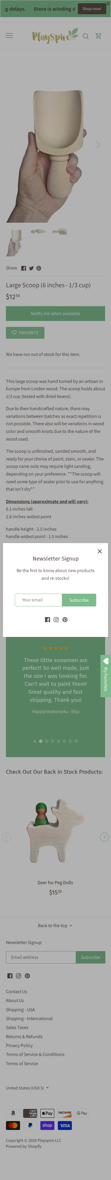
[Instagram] (56, 619)
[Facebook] (47, 619)
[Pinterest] (64, 619)
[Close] (99, 551)
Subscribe (79, 600)
